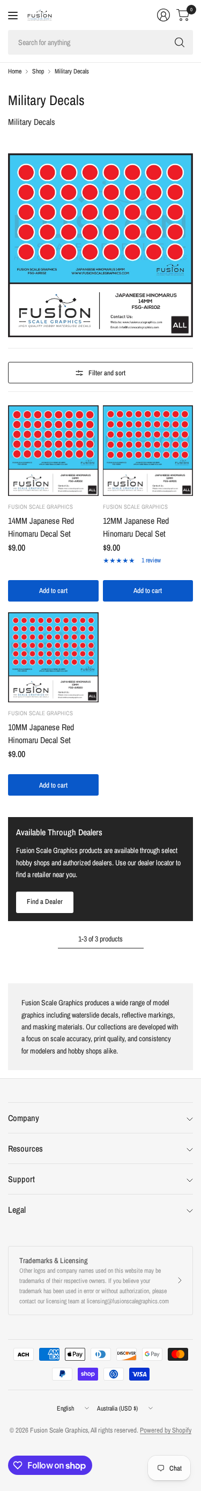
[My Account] (163, 15)
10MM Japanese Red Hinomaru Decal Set (41, 733)
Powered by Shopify (165, 1430)
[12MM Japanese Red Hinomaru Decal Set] (148, 450)
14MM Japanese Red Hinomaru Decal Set (41, 527)
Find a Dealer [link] (45, 901)
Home (14, 71)
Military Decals (72, 71)
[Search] (179, 42)
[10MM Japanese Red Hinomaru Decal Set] (53, 657)
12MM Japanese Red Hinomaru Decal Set (136, 527)
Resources (25, 1148)
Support (21, 1179)
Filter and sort (106, 372)
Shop (38, 71)
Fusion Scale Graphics (40, 506)
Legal (17, 1209)
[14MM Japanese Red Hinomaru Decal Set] (53, 450)
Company (23, 1118)
